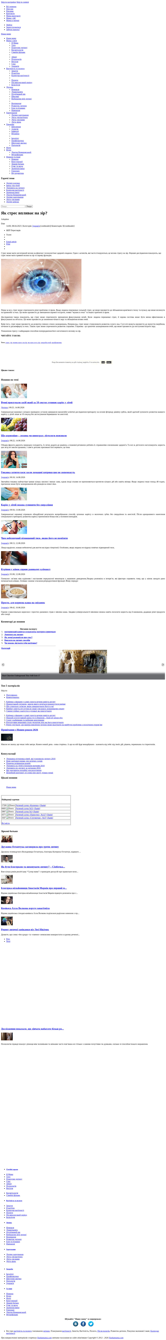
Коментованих (12, 697)
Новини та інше (13, 157)
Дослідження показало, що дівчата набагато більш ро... (32, 1028)
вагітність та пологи (23, 1331)
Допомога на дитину (15, 188)
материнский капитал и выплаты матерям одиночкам (30, 632)
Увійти (9, 25)
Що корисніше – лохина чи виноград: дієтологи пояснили (34, 435)
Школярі (15, 96)
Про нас (9, 9)
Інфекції (15, 131)
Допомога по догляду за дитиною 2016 (23, 768)
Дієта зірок (16, 122)
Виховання (16, 103)
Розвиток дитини (19, 106)
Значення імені (18, 168)
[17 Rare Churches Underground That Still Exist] (83, 662)
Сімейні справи (12, 1169)
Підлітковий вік (18, 94)
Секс (13, 64)
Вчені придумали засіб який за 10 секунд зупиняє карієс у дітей (36, 402)
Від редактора (17, 173)
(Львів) (43, 805)
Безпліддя (15, 85)
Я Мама (14, 43)
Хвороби (10, 124)
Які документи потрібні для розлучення (23, 770)
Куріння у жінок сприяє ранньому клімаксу (26, 569)
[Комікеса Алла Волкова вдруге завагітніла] (7, 903)
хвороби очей (46, 342)
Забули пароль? (13, 29)
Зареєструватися (13, 27)
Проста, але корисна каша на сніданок (23, 602)
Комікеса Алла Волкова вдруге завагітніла (25, 908)
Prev (8, 939)
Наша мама (6, 34)
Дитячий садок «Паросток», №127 (31, 815)
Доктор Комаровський (21, 152)
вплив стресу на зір (20, 342)
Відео (8, 150)
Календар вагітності (20, 75)
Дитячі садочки (13, 183)
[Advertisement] (20, 985)
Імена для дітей (13, 185)
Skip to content (22, 2)
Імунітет (15, 138)
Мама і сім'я (11, 41)
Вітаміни (15, 134)
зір (11, 342)
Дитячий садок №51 (24, 808)
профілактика (57, 342)
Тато (13, 45)
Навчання (15, 110)
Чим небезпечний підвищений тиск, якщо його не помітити (34, 538)
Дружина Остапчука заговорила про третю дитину (30, 846)
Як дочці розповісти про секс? (18, 637)
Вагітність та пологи (15, 68)
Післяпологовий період (21, 82)
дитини (46, 1331)
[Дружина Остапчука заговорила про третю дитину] (7, 842)
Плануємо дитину (19, 48)
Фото (8, 148)
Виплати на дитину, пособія (17, 640)
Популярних (11, 695)
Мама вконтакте (13, 16)
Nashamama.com (44, 1338)
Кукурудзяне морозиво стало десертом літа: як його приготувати (35, 722)
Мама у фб (11, 18)
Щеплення (16, 127)
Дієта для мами (18, 120)
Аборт (14, 57)
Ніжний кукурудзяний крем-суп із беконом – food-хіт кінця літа (34, 718)
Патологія (15, 145)
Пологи (14, 80)
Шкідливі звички (19, 143)
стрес (7, 342)
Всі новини (11, 6)
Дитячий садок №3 (24, 811)
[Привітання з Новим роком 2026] (7, 740)
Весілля (14, 61)
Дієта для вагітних (19, 117)
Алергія (14, 129)
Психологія (16, 59)
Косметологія (17, 50)
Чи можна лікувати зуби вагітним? (20, 643)
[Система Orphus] (83, 363)
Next (8, 941)
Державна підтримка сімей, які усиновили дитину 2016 (30, 759)
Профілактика (17, 141)
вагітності (66, 1331)
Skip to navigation (8, 2)
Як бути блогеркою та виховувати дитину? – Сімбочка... (33, 866)
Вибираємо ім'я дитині (21, 99)
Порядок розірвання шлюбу (18, 763)
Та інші (9, 1289)
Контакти (10, 13)
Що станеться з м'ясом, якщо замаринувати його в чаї (30, 706)
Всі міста (6, 823)
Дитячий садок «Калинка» (27, 805)
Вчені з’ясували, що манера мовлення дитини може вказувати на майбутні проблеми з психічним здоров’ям (54, 725)
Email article (11, 242)
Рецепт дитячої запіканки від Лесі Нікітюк (25, 929)
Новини (15, 159)
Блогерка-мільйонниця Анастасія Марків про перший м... (34, 888)
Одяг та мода (17, 166)
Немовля (15, 89)
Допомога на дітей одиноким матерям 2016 (25, 766)
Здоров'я (15, 66)
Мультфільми (17, 155)
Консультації (17, 161)
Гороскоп (15, 171)
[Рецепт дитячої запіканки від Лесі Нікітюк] (7, 925)
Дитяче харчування (20, 115)
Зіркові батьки (17, 164)
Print (8, 244)
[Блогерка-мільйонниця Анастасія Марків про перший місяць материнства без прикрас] (7, 883)
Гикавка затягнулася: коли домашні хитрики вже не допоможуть (38, 472)
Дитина (9, 87)
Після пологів (103, 1331)
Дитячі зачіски (12, 202)
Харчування (11, 113)
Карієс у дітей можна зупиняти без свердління (27, 504)
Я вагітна (15, 73)
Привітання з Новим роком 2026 (19, 729)
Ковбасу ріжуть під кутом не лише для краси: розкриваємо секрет (35, 709)
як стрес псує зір (34, 342)
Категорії (5, 648)
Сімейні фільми (18, 52)
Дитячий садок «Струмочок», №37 (31, 818)
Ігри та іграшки (18, 108)
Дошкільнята (17, 92)
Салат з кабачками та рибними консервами (25, 720)
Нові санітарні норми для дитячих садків (24, 761)
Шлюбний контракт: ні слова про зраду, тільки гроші (29, 773)
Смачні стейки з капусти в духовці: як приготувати (29, 711)
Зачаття (14, 71)
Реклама (9, 11)
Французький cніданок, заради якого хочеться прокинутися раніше (35, 704)
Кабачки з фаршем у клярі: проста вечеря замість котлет (30, 702)
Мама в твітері (12, 20)
